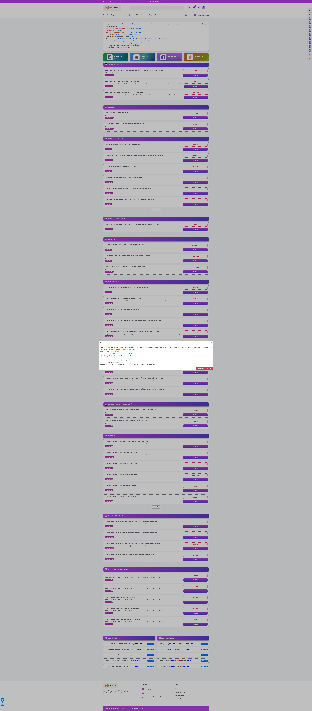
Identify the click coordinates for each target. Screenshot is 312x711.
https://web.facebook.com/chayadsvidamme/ (122, 356)
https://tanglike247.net (129, 354)
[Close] (211, 342)
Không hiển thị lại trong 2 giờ (204, 369)
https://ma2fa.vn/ (114, 352)
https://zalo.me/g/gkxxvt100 (127, 349)
